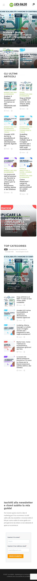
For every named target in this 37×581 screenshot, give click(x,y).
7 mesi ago (17, 403)
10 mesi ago (14, 232)
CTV (5, 168)
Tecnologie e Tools (20, 216)
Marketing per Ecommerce (15, 29)
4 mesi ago (17, 286)
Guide (22, 92)
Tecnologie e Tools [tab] (22, 251)
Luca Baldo (8, 232)
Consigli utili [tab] (9, 251)
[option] (18, 39)
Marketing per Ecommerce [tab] (18, 249)
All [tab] (6, 249)
